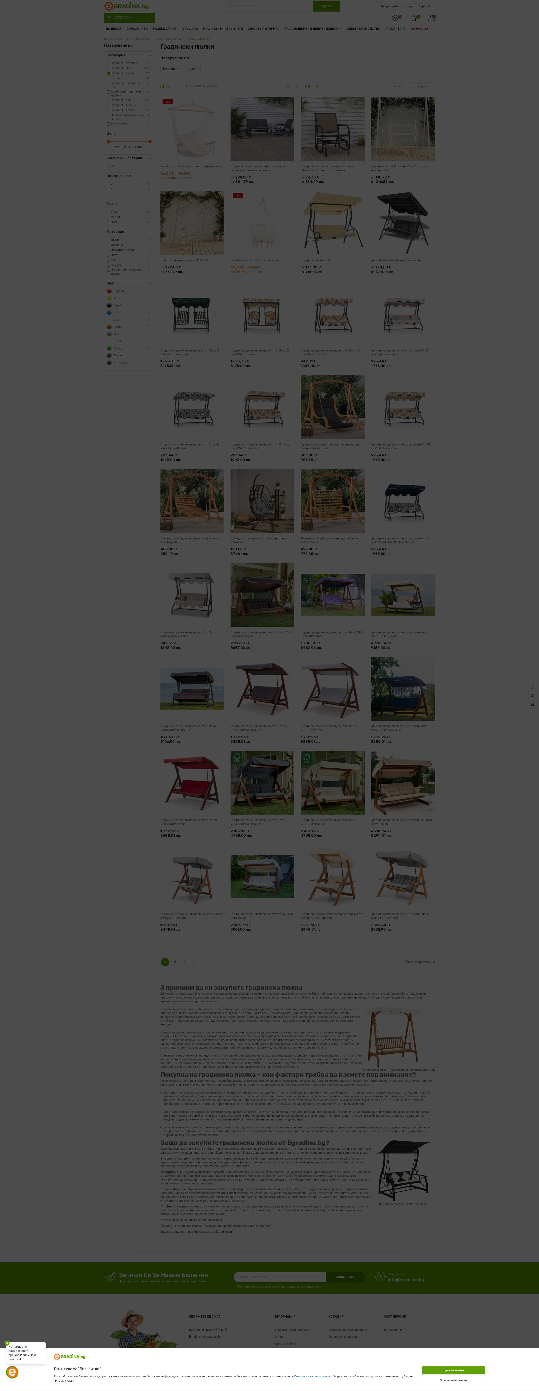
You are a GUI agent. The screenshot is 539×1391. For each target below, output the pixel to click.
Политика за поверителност (313, 1376)
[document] (269, 1367)
